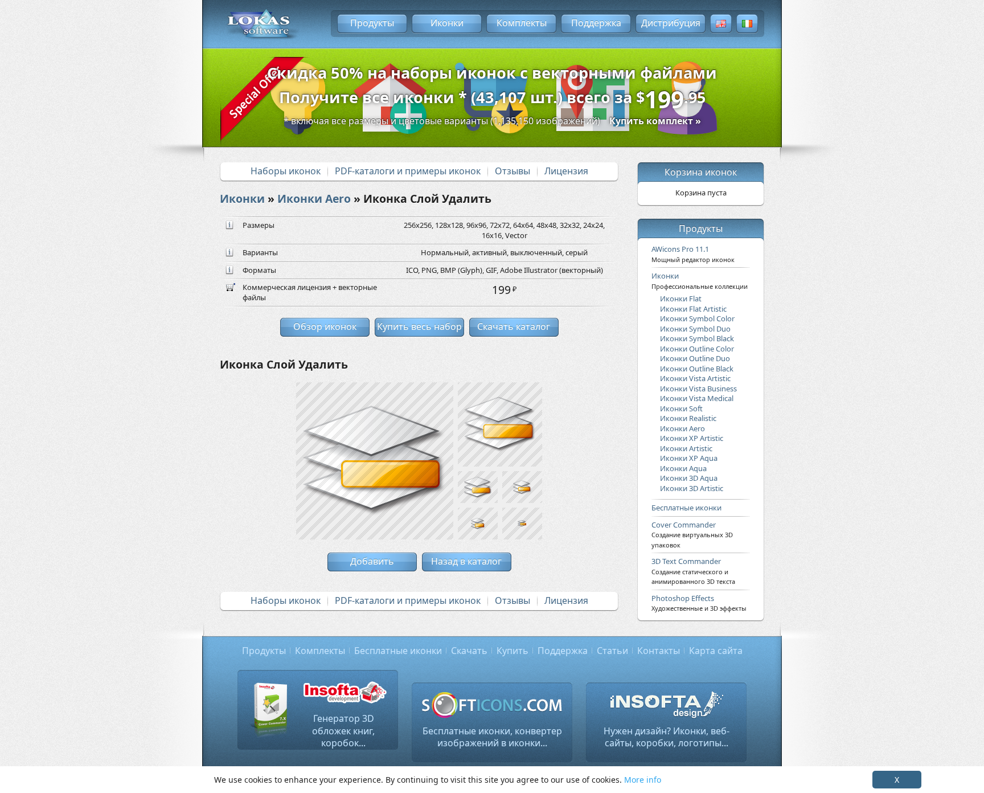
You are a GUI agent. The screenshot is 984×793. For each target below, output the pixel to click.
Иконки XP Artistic (691, 438)
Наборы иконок (286, 171)
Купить (512, 650)
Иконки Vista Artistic (695, 378)
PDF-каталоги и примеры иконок (408, 171)
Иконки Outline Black (696, 368)
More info (642, 779)
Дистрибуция (670, 23)
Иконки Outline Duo (695, 358)
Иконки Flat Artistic (693, 309)
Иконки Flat (681, 298)
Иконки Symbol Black (697, 338)
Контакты (658, 650)
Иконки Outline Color (697, 349)
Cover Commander (692, 534)
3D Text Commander (693, 571)
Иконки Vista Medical (696, 398)
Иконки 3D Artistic (691, 488)
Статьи (612, 650)
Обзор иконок (324, 326)
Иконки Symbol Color (697, 318)
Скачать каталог (513, 326)
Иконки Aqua (683, 468)
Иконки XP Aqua (689, 458)
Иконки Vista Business (698, 388)
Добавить (372, 561)
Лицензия (566, 171)
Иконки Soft (681, 408)
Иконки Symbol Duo (695, 329)
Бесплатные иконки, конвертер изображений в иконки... (492, 737)
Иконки (447, 23)
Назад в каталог (466, 561)
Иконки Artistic (686, 448)
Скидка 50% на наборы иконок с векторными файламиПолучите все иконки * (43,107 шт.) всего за (492, 89)
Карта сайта (716, 650)
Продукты (372, 23)
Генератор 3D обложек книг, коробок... (343, 730)
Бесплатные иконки (686, 507)
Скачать (469, 650)
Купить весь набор (419, 326)
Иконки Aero (314, 198)
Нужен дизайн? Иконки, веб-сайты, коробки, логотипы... (666, 737)
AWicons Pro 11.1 (693, 253)
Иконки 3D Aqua (689, 478)
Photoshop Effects (699, 602)
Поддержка (596, 23)
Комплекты (522, 23)
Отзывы (512, 171)
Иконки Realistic (688, 418)
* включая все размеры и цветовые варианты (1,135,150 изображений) (492, 121)
